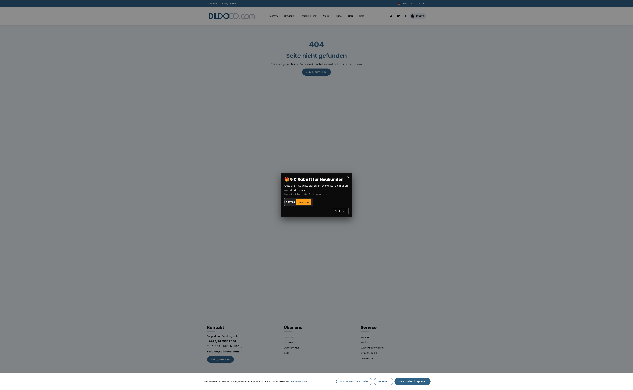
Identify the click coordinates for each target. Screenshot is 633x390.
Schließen (340, 211)
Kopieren (304, 202)
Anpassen (383, 381)
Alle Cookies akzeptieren (412, 381)
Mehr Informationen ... (300, 381)
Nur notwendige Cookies (354, 381)
